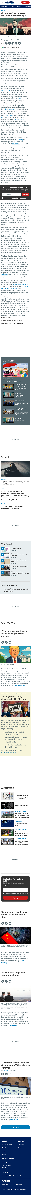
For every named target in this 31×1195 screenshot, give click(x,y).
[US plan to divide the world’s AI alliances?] (8, 395)
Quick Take (18, 393)
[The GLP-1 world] (5, 549)
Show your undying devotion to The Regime (13, 697)
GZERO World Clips (20, 384)
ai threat (4, 320)
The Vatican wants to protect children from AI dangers (12, 507)
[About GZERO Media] (7, 805)
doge (15, 320)
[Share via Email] (19, 43)
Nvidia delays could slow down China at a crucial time (14, 915)
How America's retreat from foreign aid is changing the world (21, 413)
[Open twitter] (3, 1175)
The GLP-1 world (16, 548)
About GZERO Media (21, 805)
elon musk (10, 320)
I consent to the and (15, 198)
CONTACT (21, 1141)
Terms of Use (23, 198)
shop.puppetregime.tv (8, 752)
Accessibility (19, 1184)
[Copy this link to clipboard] (16, 43)
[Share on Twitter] (9, 43)
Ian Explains (18, 418)
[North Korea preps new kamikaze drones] (15, 993)
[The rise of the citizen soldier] (5, 567)
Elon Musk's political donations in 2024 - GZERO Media (17, 590)
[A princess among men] (7, 823)
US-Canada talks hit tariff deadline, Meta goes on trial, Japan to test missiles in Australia (22, 817)
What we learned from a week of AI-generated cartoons (14, 633)
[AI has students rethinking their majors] (5, 555)
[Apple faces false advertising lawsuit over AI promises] (15, 469)
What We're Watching (21, 811)
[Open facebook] (14, 1175)
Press (19, 1147)
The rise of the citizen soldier (19, 566)
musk (20, 320)
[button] (25, 2)
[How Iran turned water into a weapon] (5, 561)
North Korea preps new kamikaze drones (13, 973)
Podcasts (19, 6)
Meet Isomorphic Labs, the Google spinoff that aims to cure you (15, 1065)
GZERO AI (4, 10)
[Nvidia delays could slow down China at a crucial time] (15, 935)
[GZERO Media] (11, 2)
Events (3, 1151)
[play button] (15, 370)
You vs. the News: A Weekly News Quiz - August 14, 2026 (22, 797)
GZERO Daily (5, 1162)
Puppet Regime (8, 379)
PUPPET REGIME (27, 6)
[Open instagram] (17, 1175)
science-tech (5, 323)
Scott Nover (5, 39)
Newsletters (4, 6)
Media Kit (4, 1147)
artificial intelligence (16, 323)
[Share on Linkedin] (12, 43)
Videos (13, 6)
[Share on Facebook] (6, 43)
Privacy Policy (15, 198)
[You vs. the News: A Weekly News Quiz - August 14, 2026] (7, 796)
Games (17, 793)
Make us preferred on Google (12, 47)
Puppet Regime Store (21, 693)
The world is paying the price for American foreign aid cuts (21, 388)
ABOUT (4, 1141)
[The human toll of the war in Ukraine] (8, 402)
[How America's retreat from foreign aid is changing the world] (8, 411)
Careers (4, 1154)
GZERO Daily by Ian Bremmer (6, 1166)
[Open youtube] (6, 1175)
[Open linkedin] (10, 1175)
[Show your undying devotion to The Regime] (15, 709)
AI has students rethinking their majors (19, 554)
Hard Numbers (19, 821)
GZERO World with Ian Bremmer (20, 409)
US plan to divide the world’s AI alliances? (19, 396)
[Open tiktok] (21, 1175)
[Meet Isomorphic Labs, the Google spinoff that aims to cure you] (15, 1086)
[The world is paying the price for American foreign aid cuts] (8, 387)
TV (9, 6)
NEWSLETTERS (8, 1159)
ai (17, 320)
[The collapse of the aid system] (8, 420)
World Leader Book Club (12, 381)
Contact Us (21, 1144)
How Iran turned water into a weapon (19, 560)
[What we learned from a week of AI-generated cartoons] (15, 654)
